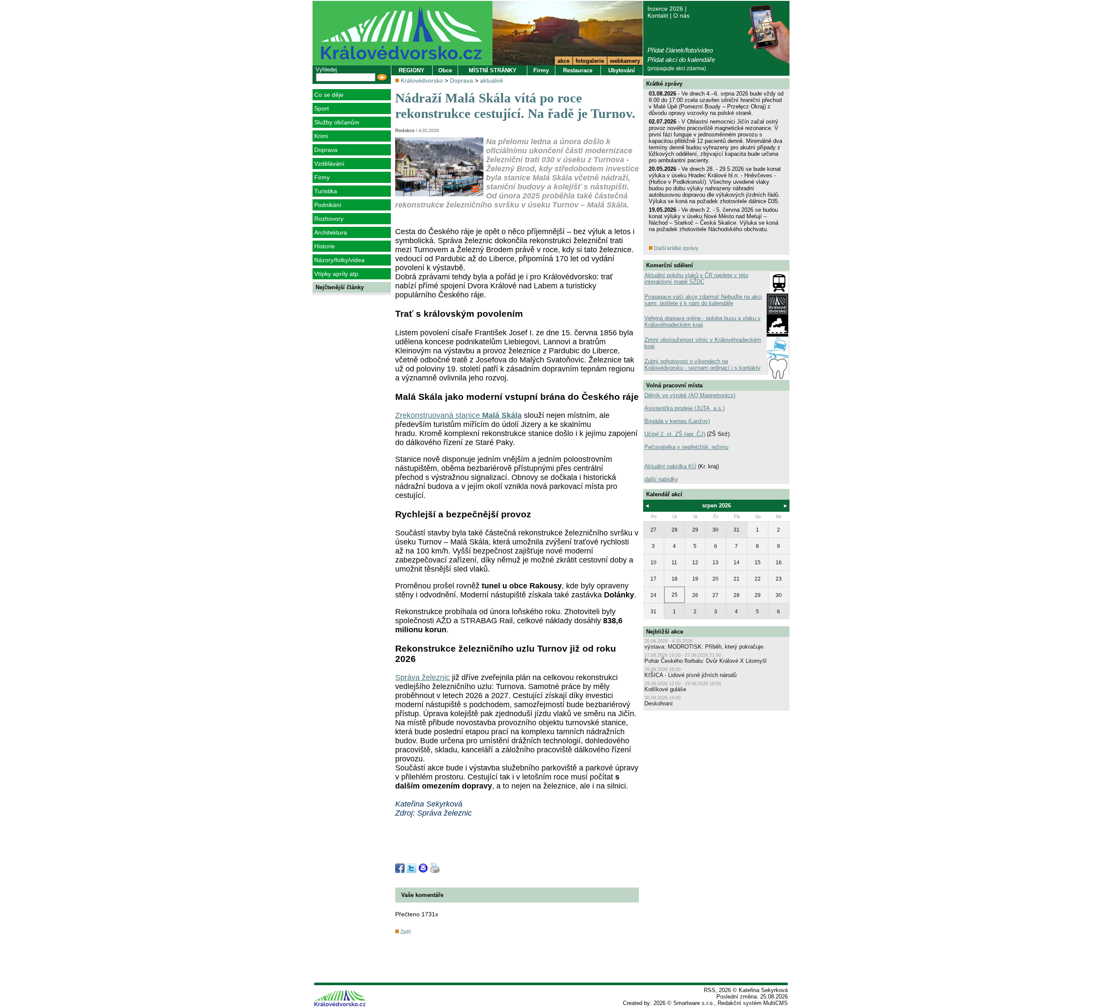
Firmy (322, 177)
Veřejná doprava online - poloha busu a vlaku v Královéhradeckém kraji (702, 321)
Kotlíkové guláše (665, 689)
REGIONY (411, 70)
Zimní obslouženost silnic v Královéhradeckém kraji (702, 343)
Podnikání (327, 204)
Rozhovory (329, 218)
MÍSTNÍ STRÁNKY (493, 70)
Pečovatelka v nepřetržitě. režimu (686, 447)
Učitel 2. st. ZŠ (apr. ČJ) (674, 434)
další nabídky (661, 479)
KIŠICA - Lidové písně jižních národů (690, 675)
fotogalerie (590, 61)
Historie (324, 246)
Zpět (405, 932)
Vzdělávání (329, 163)
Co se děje (329, 94)
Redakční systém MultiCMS (753, 1003)
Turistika (325, 191)
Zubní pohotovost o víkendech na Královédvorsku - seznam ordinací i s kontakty (702, 364)
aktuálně (491, 80)
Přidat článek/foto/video (680, 50)
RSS (709, 990)
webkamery (625, 61)
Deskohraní (658, 703)
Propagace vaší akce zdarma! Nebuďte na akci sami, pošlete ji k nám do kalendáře (703, 300)
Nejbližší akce (664, 631)
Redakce (405, 130)
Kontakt (657, 15)
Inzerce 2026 (665, 8)
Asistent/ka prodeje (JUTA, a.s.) (684, 408)
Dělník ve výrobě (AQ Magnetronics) (689, 395)
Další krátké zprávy (675, 248)
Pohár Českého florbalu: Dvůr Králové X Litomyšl (705, 661)
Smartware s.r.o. (693, 1003)
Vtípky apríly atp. (337, 273)
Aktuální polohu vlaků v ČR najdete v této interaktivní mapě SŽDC (696, 278)
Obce (445, 70)
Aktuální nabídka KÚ (670, 466)
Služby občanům (336, 122)
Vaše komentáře (422, 895)
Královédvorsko (422, 80)
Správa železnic (422, 677)
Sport (321, 108)
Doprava (325, 149)
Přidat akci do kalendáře (681, 59)
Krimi (321, 136)
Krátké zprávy (664, 83)
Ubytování (621, 70)
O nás (681, 15)
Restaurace (577, 70)
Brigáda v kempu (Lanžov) (677, 421)
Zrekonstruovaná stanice (438, 415)
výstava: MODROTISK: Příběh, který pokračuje (703, 646)
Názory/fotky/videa (339, 260)
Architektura (330, 232)
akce (563, 61)
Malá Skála (502, 415)
